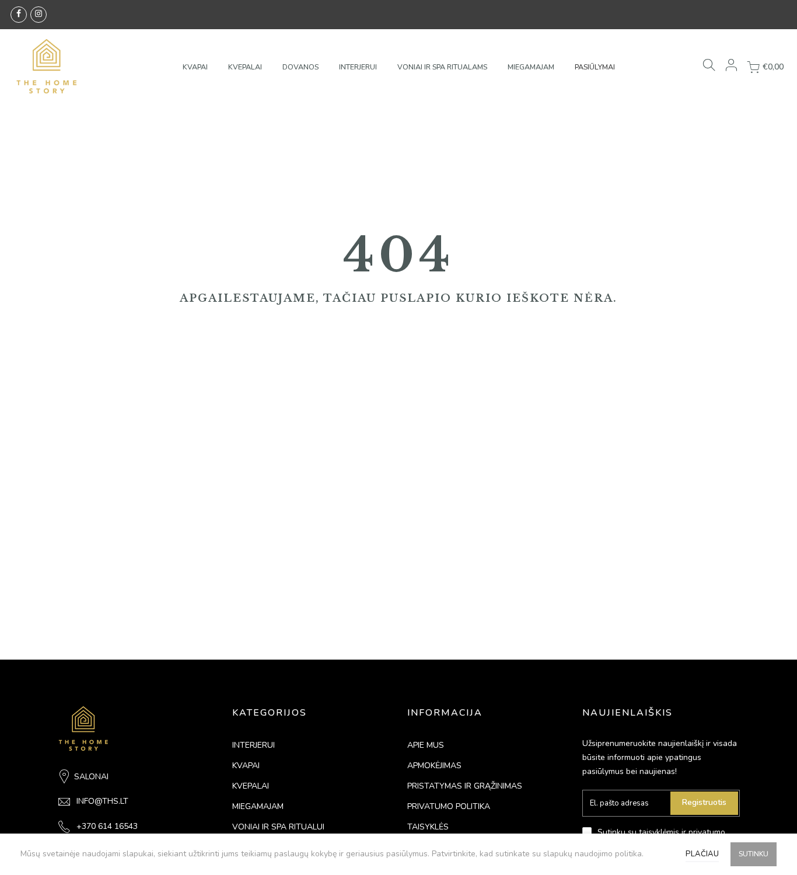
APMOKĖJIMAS (434, 765)
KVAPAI (195, 67)
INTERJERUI (358, 67)
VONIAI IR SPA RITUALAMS (442, 67)
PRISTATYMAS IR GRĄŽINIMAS (464, 786)
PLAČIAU (702, 854)
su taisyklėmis (653, 832)
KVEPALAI (245, 67)
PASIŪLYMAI (595, 67)
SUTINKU (753, 854)
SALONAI (91, 776)
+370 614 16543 (107, 826)
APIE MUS (425, 745)
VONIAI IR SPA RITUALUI (278, 826)
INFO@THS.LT (102, 801)
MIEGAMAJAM (531, 67)
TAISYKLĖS (428, 826)
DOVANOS (300, 67)
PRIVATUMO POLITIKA (448, 806)
